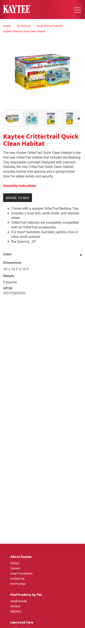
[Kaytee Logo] (17, 9)
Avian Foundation (21, 573)
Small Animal (18, 601)
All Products (24, 25)
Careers (15, 568)
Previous (6, 118)
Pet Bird (15, 606)
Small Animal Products (50, 25)
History (14, 563)
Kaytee (7, 25)
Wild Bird (15, 611)
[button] (17, 197)
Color (7, 254)
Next (79, 118)
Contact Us (17, 579)
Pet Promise (17, 584)
